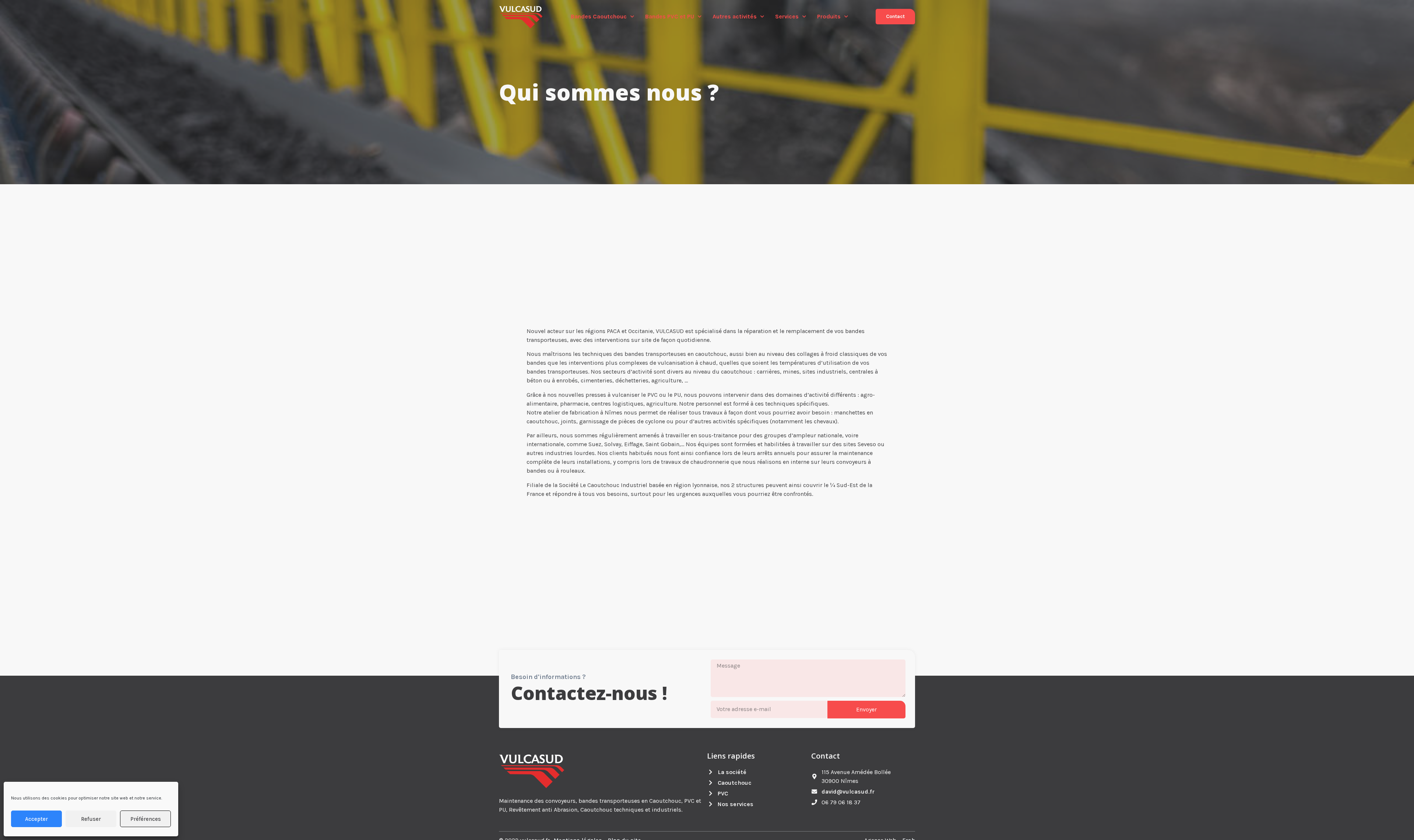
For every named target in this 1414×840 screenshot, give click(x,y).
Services (787, 16)
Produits (829, 16)
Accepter (36, 819)
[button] (895, 16)
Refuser (91, 819)
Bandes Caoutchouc (599, 16)
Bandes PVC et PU (669, 16)
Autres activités (735, 16)
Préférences (145, 819)
